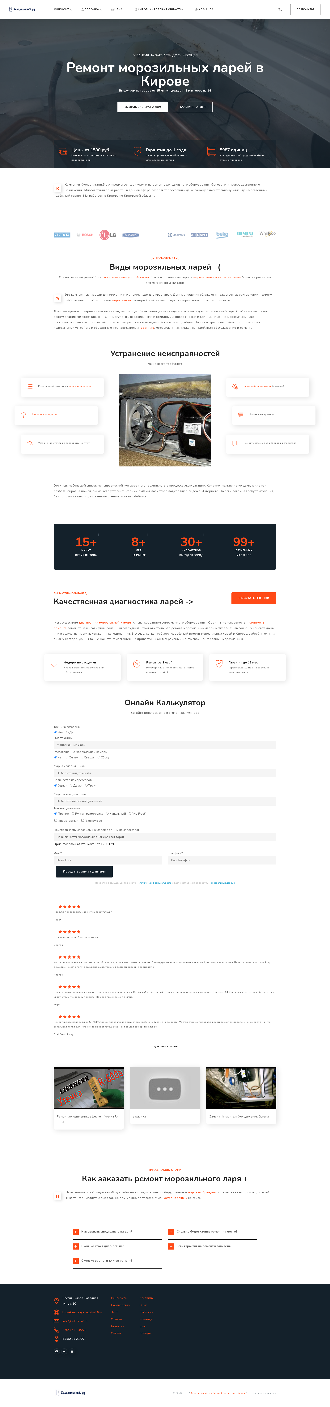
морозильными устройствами (126, 277)
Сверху (89, 757)
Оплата (116, 1333)
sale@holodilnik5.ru (75, 1321)
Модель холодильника (70, 794)
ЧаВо (114, 1312)
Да (71, 732)
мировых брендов (202, 1192)
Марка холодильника (69, 766)
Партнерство (120, 1305)
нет (60, 757)
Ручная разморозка (89, 814)
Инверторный (68, 821)
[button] (89, 1088)
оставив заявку (175, 1198)
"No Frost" (139, 814)
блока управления (80, 386)
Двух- (77, 785)
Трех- (92, 785)
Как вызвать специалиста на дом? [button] (106, 1231)
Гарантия (117, 1326)
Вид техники (63, 738)
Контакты (146, 1298)
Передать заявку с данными (84, 871)
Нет (60, 732)
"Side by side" (94, 821)
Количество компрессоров (73, 780)
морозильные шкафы (209, 277)
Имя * (58, 853)
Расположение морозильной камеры (81, 752)
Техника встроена (67, 727)
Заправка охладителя (45, 414)
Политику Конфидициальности (154, 883)
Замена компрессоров (258, 386)
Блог (142, 1326)
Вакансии (146, 1312)
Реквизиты (119, 1298)
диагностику (88, 622)
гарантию (147, 328)
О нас (143, 1305)
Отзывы (116, 1319)
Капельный (117, 814)
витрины (234, 277)
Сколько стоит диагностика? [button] (102, 1246)
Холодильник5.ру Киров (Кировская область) (218, 1393)
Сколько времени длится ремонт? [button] (106, 1261)
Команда (145, 1319)
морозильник (122, 300)
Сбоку (105, 757)
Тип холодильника (67, 808)
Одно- (62, 785)
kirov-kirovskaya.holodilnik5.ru (82, 1312)
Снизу (73, 757)
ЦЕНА (118, 9)
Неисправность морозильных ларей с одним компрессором (97, 830)
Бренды (145, 1333)
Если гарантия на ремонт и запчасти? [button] (204, 1246)
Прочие (63, 814)
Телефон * (175, 853)
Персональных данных (222, 883)
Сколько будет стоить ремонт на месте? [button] (207, 1231)
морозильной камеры (115, 622)
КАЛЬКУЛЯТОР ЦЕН (192, 107)
